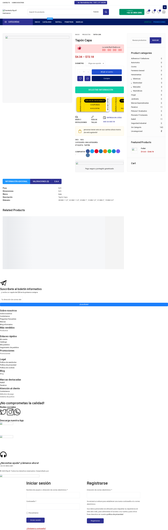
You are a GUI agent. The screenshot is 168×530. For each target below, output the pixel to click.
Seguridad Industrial (138, 123)
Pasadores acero (119, 242)
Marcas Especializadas (140, 103)
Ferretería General (137, 71)
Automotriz (135, 63)
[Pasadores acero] (122, 227)
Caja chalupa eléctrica (68, 242)
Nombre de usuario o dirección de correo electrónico (47, 490)
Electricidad (137, 83)
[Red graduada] (41, 227)
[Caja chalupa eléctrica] (68, 227)
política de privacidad (115, 514)
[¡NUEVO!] (48, 22)
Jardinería (135, 99)
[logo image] (10, 12)
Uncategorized (136, 131)
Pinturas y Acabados (139, 111)
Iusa (60, 194)
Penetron (134, 107)
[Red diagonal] (95, 227)
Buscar (155, 40)
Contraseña (31, 501)
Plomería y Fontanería (139, 115)
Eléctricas (136, 79)
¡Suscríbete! (84, 304)
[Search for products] (106, 12)
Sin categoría (91, 142)
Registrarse (95, 521)
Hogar (133, 95)
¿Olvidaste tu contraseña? (36, 528)
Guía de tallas (94, 121)
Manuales (136, 87)
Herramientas (136, 75)
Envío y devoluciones (81, 121)
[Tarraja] (14, 227)
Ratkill (133, 119)
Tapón (87, 145)
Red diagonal (91, 242)
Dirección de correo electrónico (99, 490)
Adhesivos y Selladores (140, 58)
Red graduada (38, 242)
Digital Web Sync (55, 471)
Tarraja (8, 242)
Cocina (133, 67)
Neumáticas (137, 91)
